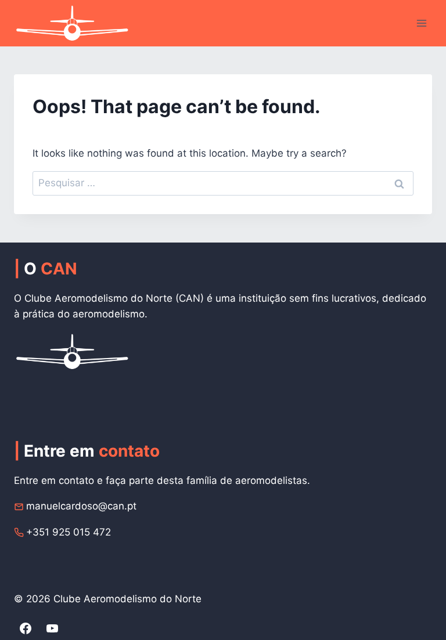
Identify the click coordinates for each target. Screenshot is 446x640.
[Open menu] (421, 23)
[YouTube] (52, 628)
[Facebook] (25, 628)
